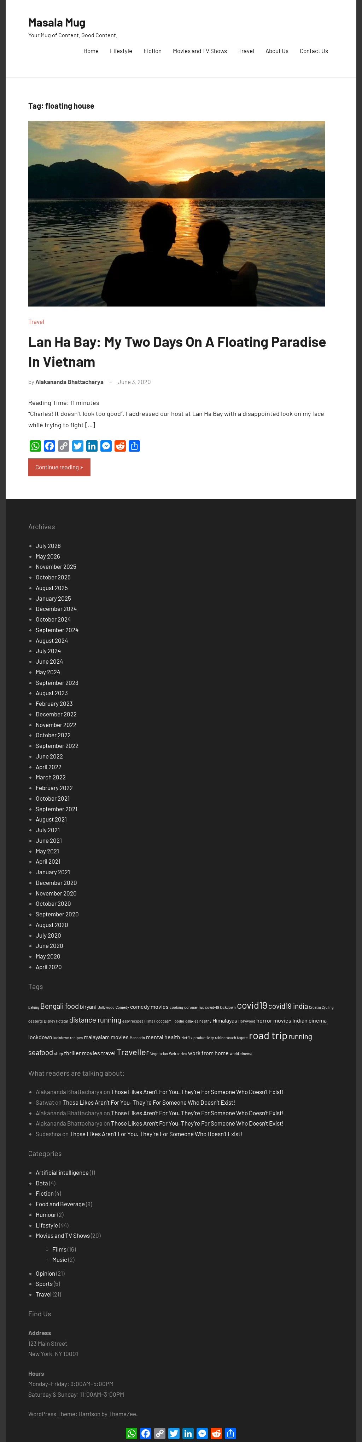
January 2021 (53, 871)
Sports (44, 1283)
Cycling (328, 1007)
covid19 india (288, 1006)
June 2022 (49, 756)
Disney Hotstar (56, 1021)
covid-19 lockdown (220, 1007)
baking (33, 1007)
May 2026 (48, 556)
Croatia (315, 1007)
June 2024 (49, 661)
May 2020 (48, 956)
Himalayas (224, 1020)
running (300, 1036)
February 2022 (54, 787)
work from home (208, 1052)
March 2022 (51, 776)
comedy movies (149, 1006)
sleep (58, 1053)
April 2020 (49, 966)
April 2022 (49, 766)
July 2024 (48, 650)
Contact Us (314, 50)
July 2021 (48, 829)
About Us (276, 50)
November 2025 (56, 566)
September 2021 (56, 808)
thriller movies (82, 1052)
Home (91, 50)
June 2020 (49, 945)
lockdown (40, 1037)
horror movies (273, 1020)
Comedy (122, 1007)
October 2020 (53, 903)
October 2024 (53, 619)
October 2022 (53, 734)
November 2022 (56, 724)
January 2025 (53, 598)
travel (108, 1052)
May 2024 (48, 671)
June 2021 (49, 840)
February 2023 (54, 703)
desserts (35, 1021)
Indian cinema (309, 1020)
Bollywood (106, 1007)
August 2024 (52, 640)
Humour (46, 1214)
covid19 (252, 1005)
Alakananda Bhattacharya (69, 381)
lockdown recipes (68, 1037)
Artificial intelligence (62, 1172)
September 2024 (57, 629)
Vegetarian (159, 1053)
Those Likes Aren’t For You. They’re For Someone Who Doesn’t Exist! (197, 1091)
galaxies (191, 1021)
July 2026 (48, 545)
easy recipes (132, 1021)
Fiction (153, 50)
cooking (176, 1007)
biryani (88, 1006)
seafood (40, 1052)
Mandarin (137, 1037)
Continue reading (57, 466)
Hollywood (246, 1021)
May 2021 (47, 850)
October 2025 (53, 576)
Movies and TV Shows (200, 50)
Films (148, 1021)
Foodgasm (162, 1021)
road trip (268, 1035)
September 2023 (57, 682)
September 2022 (57, 745)
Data (42, 1182)
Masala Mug (57, 22)
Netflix (186, 1037)
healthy (205, 1021)
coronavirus (194, 1007)
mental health (163, 1037)
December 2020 (56, 882)
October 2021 (53, 798)
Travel (246, 50)
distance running (95, 1019)
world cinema (241, 1053)
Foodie (178, 1021)
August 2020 (52, 924)
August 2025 (52, 587)
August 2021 (51, 819)
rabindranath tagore (231, 1037)
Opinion (45, 1273)
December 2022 (56, 713)
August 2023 (52, 692)
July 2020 (48, 935)
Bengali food (59, 1006)
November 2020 (56, 893)
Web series (178, 1053)
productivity (203, 1037)
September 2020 (57, 913)
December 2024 (56, 608)
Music (59, 1259)
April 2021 (48, 861)
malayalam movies (106, 1037)
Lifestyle (121, 50)
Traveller (133, 1052)
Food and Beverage (60, 1203)
